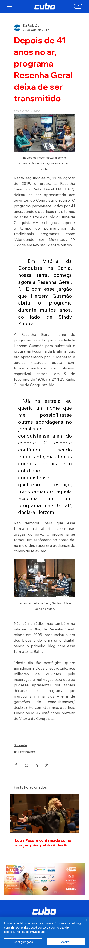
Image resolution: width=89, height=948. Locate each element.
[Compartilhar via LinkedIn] (36, 765)
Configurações (23, 942)
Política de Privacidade (31, 932)
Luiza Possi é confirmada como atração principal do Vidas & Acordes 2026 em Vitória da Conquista (43, 843)
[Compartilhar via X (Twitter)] (26, 765)
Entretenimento (24, 751)
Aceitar (65, 942)
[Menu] (9, 6)
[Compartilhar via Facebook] (16, 765)
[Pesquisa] (78, 6)
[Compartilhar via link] (46, 765)
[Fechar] (83, 922)
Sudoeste (20, 745)
